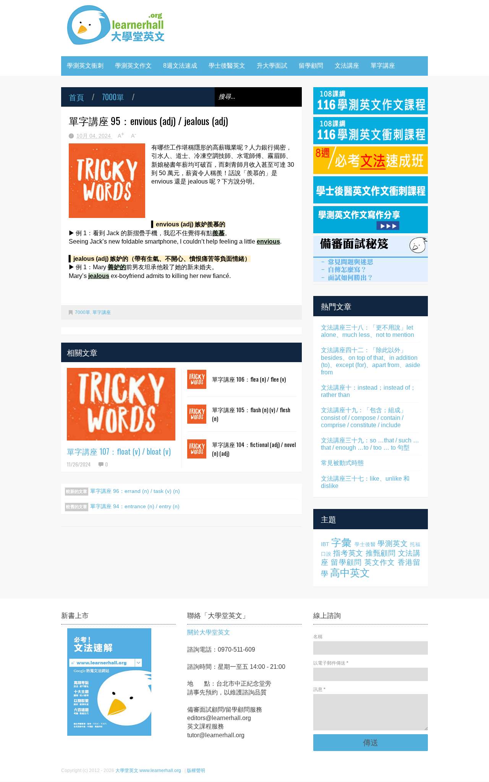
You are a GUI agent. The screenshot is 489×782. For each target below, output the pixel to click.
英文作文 (379, 562)
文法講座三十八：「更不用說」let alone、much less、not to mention (367, 331)
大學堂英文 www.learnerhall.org (148, 770)
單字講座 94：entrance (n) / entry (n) (135, 506)
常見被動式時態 (342, 463)
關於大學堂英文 (208, 632)
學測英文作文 (133, 65)
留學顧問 (311, 65)
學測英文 (392, 544)
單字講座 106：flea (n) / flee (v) (249, 379)
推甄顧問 (381, 553)
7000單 (113, 96)
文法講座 (347, 65)
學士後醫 (365, 544)
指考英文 (348, 553)
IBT (325, 544)
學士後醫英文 (227, 65)
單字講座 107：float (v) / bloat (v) (119, 451)
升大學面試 (272, 65)
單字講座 (383, 65)
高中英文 (350, 572)
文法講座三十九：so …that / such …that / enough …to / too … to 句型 (370, 444)
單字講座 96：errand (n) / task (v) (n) (135, 491)
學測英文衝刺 (85, 65)
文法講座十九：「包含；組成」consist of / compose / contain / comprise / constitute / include (363, 417)
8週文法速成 (180, 65)
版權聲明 (196, 770)
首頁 (76, 96)
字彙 (341, 542)
